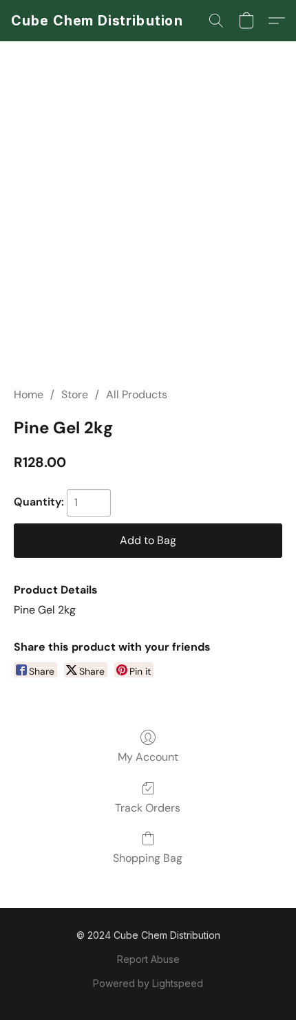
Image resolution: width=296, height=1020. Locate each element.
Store (74, 394)
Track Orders (147, 808)
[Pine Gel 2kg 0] (148, 230)
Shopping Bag (147, 858)
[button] (97, 20)
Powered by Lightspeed (148, 983)
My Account (148, 757)
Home (28, 394)
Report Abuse (148, 959)
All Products (136, 394)
